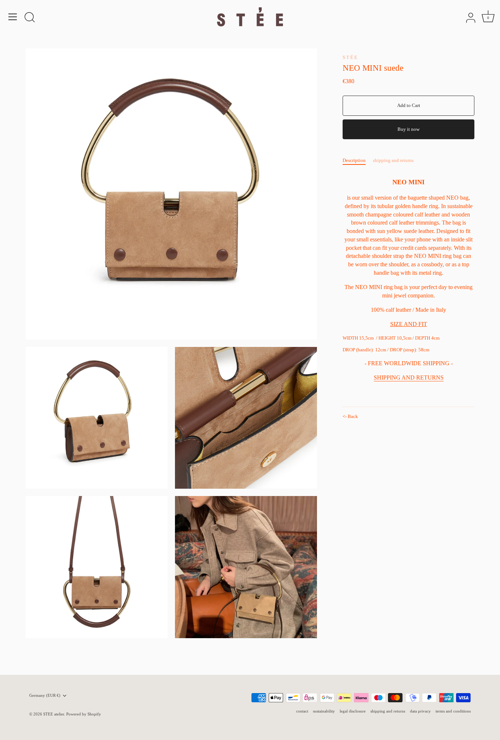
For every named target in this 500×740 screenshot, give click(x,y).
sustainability (324, 711)
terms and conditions (453, 711)
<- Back (350, 416)
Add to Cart (408, 105)
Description (354, 160)
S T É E (350, 57)
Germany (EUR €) (44, 695)
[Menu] (13, 17)
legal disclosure (353, 711)
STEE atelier (53, 714)
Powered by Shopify (83, 714)
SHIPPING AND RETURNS (409, 377)
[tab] (358, 160)
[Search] (30, 18)
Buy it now (408, 129)
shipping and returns (393, 160)
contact (302, 711)
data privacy (420, 711)
